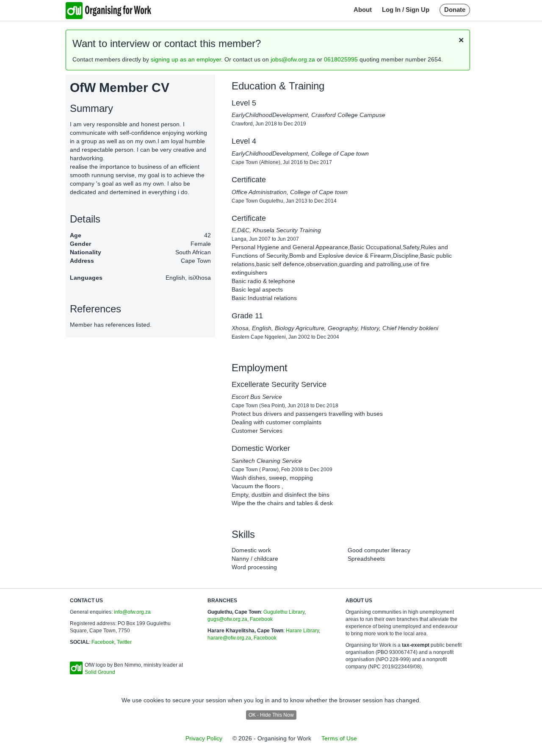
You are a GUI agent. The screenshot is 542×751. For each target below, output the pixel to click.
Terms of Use (339, 738)
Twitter (124, 642)
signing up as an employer (186, 59)
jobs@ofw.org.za (293, 59)
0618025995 (341, 59)
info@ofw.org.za (132, 612)
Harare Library (302, 631)
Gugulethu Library (283, 612)
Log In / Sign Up (405, 9)
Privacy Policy (203, 738)
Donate (454, 9)
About (363, 9)
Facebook (102, 642)
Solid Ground (100, 672)
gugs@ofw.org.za (227, 619)
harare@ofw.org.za (229, 638)
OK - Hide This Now (271, 715)
